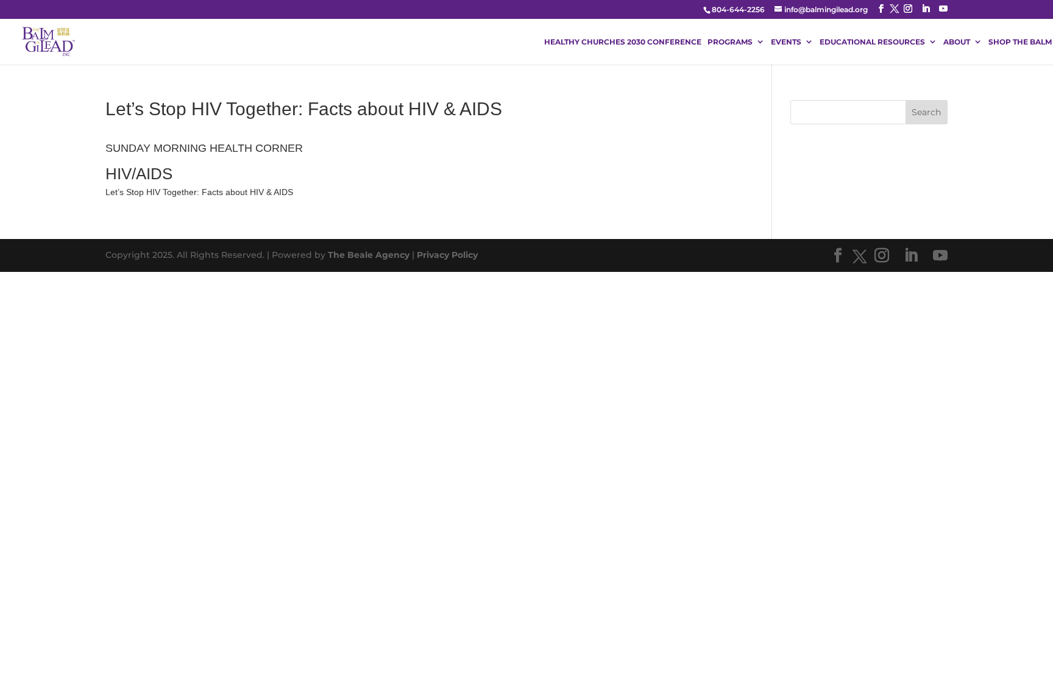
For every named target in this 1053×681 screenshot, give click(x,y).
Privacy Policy (447, 254)
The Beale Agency (369, 254)
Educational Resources (872, 41)
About (956, 41)
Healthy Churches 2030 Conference (622, 41)
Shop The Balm (1020, 41)
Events (786, 41)
